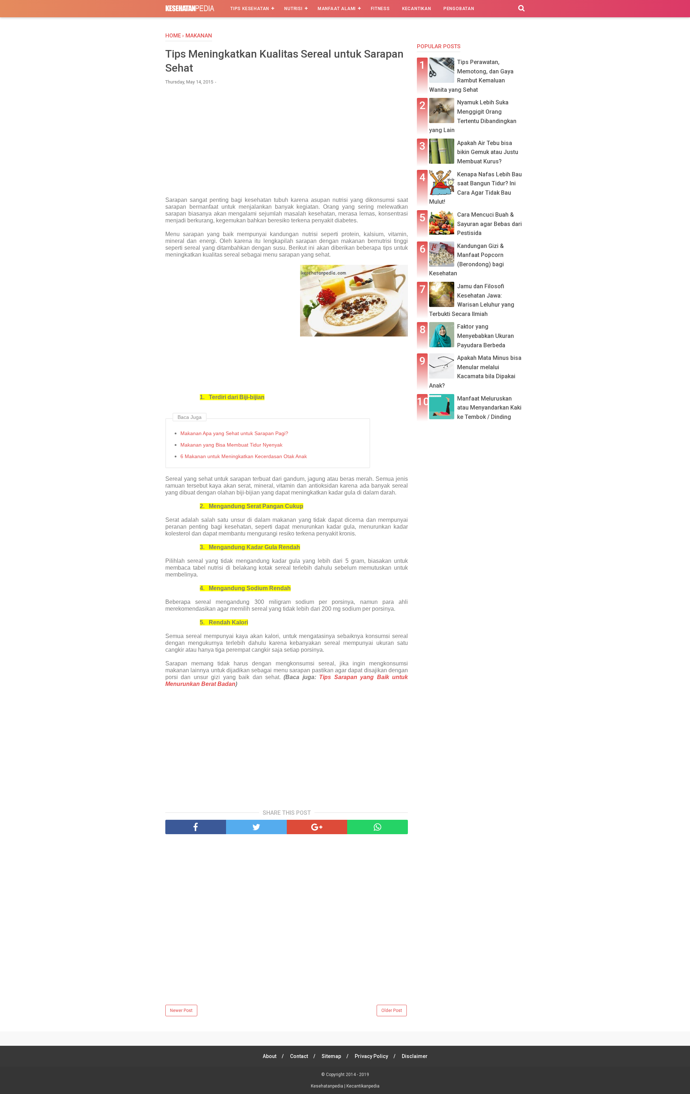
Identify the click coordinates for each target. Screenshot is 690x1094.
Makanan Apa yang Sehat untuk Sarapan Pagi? (234, 433)
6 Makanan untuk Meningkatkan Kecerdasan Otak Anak (243, 456)
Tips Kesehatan (249, 8)
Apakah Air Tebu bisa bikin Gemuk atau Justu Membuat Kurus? (487, 152)
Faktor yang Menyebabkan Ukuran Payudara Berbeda (485, 335)
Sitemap (331, 1056)
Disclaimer (415, 1056)
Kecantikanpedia (363, 1086)
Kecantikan (416, 8)
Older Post (391, 1010)
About (269, 1056)
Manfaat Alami (337, 8)
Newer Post (181, 1010)
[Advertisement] (287, 144)
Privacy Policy (371, 1056)
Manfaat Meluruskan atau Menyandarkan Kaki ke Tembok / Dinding (489, 407)
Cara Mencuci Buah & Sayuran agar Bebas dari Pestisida (489, 223)
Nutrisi (293, 8)
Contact (299, 1056)
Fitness (380, 8)
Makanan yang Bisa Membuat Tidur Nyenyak (231, 445)
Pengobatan (458, 8)
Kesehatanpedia (327, 1086)
